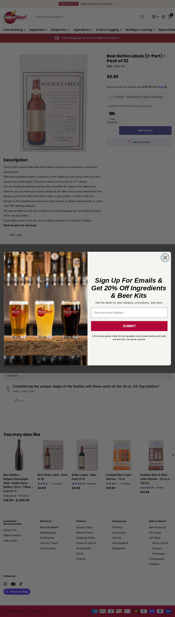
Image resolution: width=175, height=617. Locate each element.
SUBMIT (129, 326)
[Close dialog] (165, 257)
